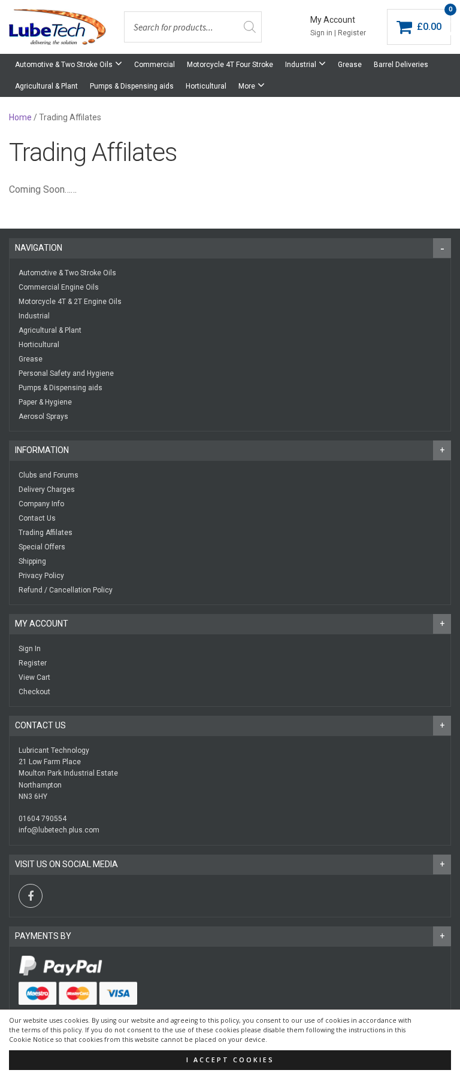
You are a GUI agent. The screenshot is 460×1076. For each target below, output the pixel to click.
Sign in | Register (338, 33)
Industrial (300, 64)
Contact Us (37, 518)
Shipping (32, 561)
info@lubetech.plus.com (59, 830)
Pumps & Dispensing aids (132, 86)
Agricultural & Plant (46, 86)
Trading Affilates (45, 532)
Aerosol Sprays (43, 416)
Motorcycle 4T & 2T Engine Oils (70, 301)
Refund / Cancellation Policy (66, 590)
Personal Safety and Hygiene (66, 373)
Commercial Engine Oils (59, 287)
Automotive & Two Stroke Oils (64, 64)
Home (20, 117)
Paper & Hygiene (45, 402)
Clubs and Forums (48, 475)
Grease (350, 64)
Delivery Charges (47, 489)
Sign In (30, 649)
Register (33, 663)
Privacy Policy (41, 576)
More (246, 86)
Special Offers (42, 547)
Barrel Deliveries (401, 64)
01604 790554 (42, 818)
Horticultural (206, 86)
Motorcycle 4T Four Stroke (230, 64)
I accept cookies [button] (230, 1060)
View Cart (34, 677)
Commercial (154, 64)
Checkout (34, 692)
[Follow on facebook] (31, 896)
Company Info (41, 504)
